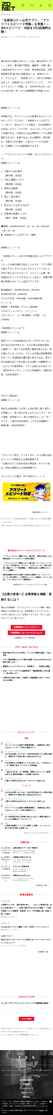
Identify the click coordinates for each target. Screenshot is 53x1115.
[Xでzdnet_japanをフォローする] (26, 1057)
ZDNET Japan (5, 14)
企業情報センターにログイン (26, 627)
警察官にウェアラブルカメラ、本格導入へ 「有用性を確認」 (27, 666)
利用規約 (26, 1084)
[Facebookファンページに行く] (19, 1057)
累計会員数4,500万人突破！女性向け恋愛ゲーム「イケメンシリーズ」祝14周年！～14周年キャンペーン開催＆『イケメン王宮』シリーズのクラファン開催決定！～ (27, 577)
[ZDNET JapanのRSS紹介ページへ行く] (33, 1057)
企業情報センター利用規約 (24, 638)
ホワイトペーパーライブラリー (36, 833)
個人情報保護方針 (26, 1080)
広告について (26, 1093)
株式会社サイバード (7, 37)
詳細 (41, 1110)
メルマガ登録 (26, 1019)
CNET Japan (24, 1034)
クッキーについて (26, 1088)
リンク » (13, 108)
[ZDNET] (8, 5)
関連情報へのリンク (40, 512)
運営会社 (26, 1097)
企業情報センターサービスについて (26, 633)
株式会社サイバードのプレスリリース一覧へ (31, 585)
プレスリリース (19, 14)
